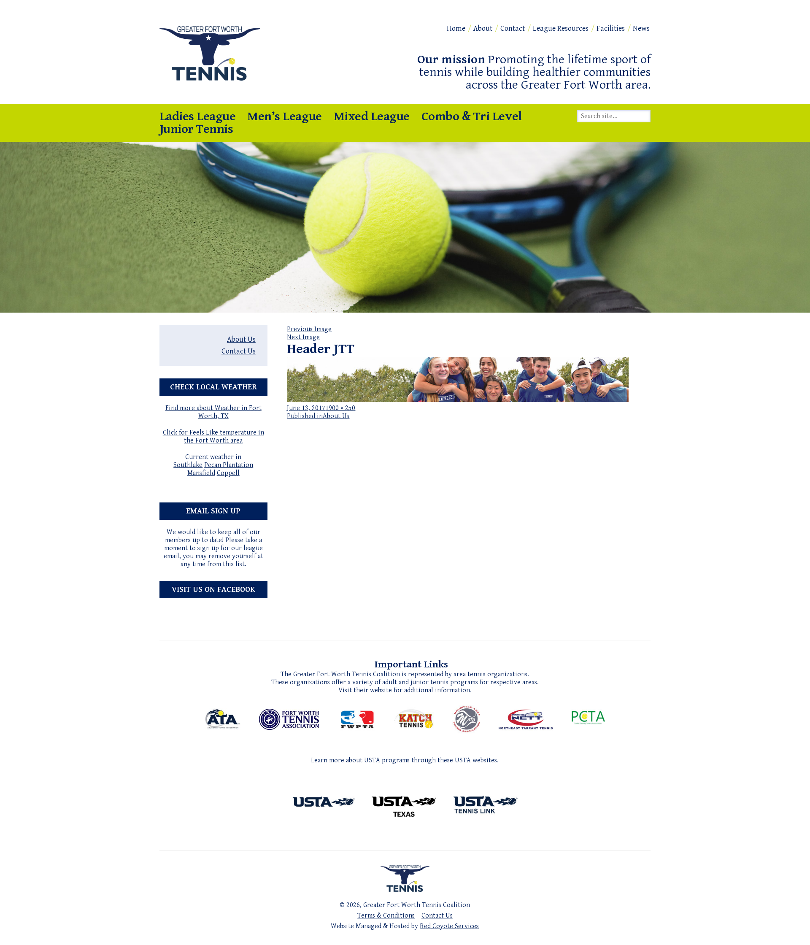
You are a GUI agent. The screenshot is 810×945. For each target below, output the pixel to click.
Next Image (303, 337)
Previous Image (309, 329)
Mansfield (201, 473)
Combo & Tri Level (471, 116)
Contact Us (238, 351)
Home (456, 28)
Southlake (187, 465)
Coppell (228, 473)
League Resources (561, 28)
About (482, 28)
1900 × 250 (340, 408)
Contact (512, 28)
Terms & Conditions (386, 916)
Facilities (611, 28)
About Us (241, 339)
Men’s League (284, 116)
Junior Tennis (196, 129)
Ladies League (197, 116)
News (641, 28)
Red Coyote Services (449, 926)
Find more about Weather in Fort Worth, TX (213, 412)
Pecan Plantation (228, 465)
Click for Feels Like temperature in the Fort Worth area (213, 437)
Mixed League (372, 116)
